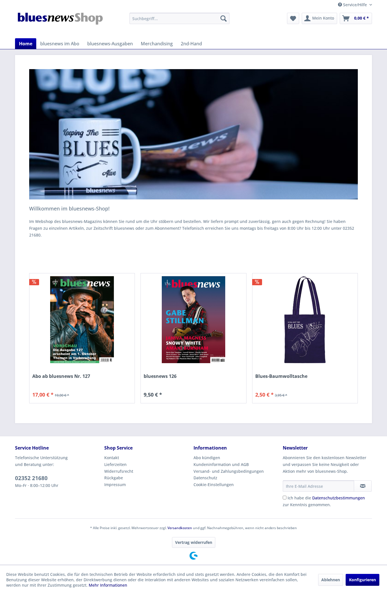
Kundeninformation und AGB (221, 464)
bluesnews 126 (160, 376)
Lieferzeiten (115, 464)
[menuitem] (179, 18)
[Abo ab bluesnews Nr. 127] (82, 319)
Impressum (115, 484)
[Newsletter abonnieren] (363, 486)
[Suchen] (223, 18)
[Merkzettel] (293, 18)
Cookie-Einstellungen (214, 484)
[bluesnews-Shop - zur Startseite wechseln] (60, 24)
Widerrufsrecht (118, 471)
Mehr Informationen (108, 585)
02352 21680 (31, 478)
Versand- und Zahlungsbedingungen (229, 471)
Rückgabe (113, 477)
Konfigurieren (362, 579)
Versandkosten (179, 527)
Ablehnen (330, 579)
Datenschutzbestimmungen (338, 498)
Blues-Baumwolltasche (281, 376)
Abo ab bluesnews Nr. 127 (61, 376)
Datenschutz (205, 477)
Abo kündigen (207, 457)
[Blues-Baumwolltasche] (305, 319)
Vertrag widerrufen (193, 542)
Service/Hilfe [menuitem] (355, 4)
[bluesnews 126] (193, 319)
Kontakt (111, 457)
